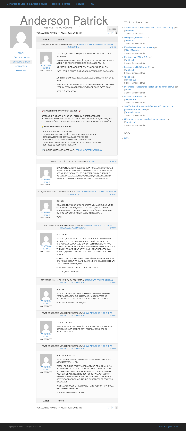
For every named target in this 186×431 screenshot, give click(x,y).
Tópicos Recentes (61, 3)
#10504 (113, 282)
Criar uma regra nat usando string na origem (144, 119)
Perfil (21, 53)
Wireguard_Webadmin (134, 37)
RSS (92, 3)
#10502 (113, 315)
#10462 (113, 47)
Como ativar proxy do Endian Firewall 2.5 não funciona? (86, 226)
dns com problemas (133, 96)
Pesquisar (80, 3)
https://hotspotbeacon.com (88, 150)
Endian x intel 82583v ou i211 (138, 66)
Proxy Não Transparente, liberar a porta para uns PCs (149, 86)
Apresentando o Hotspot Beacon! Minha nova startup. (149, 27)
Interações (21, 66)
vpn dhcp (128, 76)
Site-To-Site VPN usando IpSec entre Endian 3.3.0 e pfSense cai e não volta (148, 108)
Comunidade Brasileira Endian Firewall (27, 3)
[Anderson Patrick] (21, 38)
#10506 (113, 227)
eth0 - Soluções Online (168, 426)
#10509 (113, 194)
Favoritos (21, 70)
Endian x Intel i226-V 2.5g (136, 56)
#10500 (113, 348)
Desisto (92, 161)
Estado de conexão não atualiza (139, 47)
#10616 (113, 161)
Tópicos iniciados (21, 57)
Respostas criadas (21, 61)
